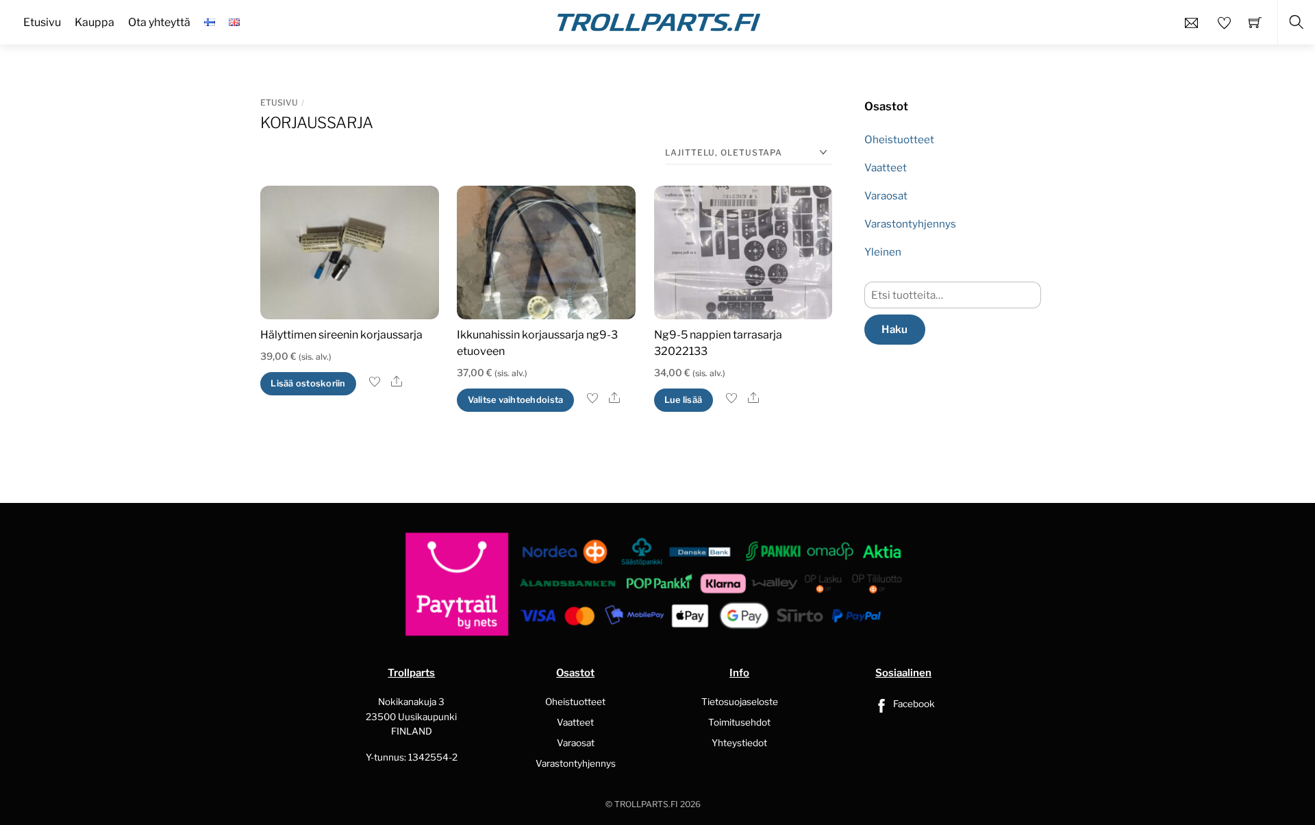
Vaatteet (885, 167)
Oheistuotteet (899, 139)
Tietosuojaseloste (739, 701)
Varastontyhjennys (910, 223)
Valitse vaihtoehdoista (516, 400)
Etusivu (279, 102)
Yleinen (882, 251)
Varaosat (885, 195)
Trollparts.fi (646, 804)
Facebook (913, 703)
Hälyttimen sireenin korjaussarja (341, 334)
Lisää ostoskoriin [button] (308, 383)
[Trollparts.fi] (659, 20)
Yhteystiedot (739, 742)
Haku (894, 329)
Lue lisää (683, 400)
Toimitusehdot (739, 722)
